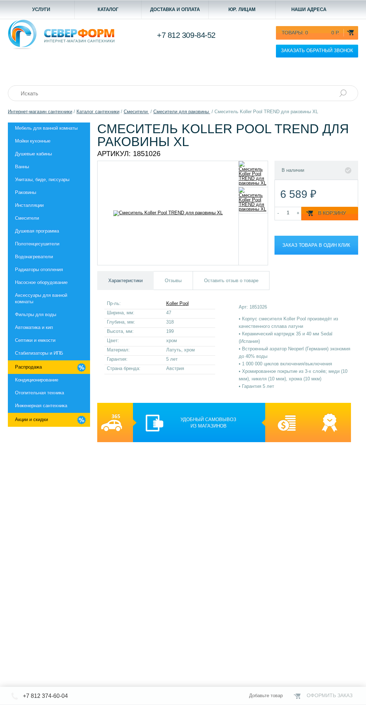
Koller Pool (177, 303)
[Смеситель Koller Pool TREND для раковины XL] (253, 174)
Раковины (25, 192)
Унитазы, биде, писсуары (42, 179)
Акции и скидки (31, 419)
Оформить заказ (329, 695)
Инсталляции (29, 205)
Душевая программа (37, 231)
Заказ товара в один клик (316, 245)
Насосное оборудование (41, 282)
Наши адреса (308, 9)
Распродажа (28, 367)
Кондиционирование (36, 379)
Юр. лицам (242, 9)
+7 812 (186, 35)
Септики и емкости (35, 340)
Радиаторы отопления (39, 269)
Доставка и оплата (175, 9)
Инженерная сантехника (41, 405)
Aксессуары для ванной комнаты (41, 298)
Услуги (41, 9)
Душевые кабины (33, 153)
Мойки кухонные (32, 141)
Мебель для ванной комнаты (46, 128)
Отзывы (173, 280)
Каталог (108, 9)
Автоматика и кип (34, 327)
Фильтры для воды (35, 314)
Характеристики (125, 280)
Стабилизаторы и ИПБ (39, 353)
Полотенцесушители (37, 243)
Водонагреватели (34, 256)
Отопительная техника (39, 392)
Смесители (27, 218)
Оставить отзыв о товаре (231, 280)
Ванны (22, 166)
